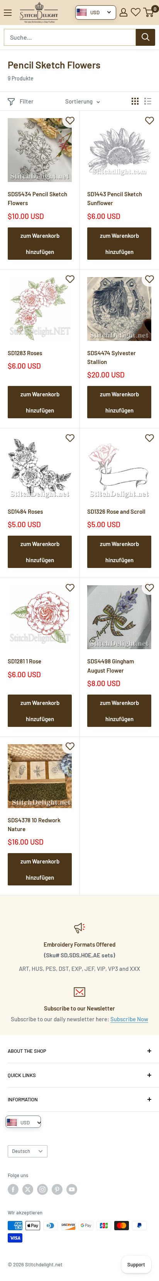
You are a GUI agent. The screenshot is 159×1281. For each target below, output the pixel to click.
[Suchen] (145, 37)
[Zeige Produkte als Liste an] (147, 101)
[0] (149, 12)
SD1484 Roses (25, 511)
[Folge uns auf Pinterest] (57, 1189)
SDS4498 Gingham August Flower (110, 665)
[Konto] (123, 12)
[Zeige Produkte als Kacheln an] (135, 101)
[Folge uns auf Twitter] (27, 1189)
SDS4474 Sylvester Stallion (111, 357)
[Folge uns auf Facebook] (13, 1189)
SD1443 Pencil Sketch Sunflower (114, 198)
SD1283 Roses (25, 352)
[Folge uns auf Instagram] (42, 1189)
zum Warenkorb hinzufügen (39, 243)
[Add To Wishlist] (70, 120)
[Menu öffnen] (8, 13)
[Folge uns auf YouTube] (71, 1189)
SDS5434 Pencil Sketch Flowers (37, 198)
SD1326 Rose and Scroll (116, 511)
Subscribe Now (129, 1018)
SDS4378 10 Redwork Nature (34, 824)
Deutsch (21, 1151)
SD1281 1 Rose (24, 661)
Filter (27, 101)
